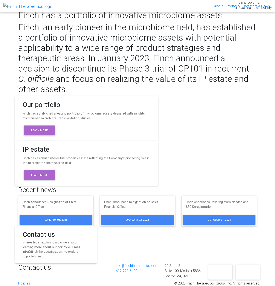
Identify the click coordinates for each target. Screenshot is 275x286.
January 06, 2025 (55, 219)
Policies (24, 283)
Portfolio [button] (233, 6)
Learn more (39, 130)
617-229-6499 (126, 271)
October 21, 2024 (219, 219)
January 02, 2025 (137, 219)
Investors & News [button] (256, 6)
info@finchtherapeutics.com (137, 266)
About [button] (218, 6)
